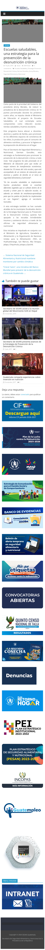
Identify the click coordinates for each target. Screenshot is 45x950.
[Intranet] (22, 886)
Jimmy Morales (33, 71)
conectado (25, 394)
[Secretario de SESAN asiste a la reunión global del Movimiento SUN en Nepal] (22, 286)
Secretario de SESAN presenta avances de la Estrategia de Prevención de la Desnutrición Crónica (22, 344)
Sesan (19, 66)
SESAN (7, 45)
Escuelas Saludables (21, 68)
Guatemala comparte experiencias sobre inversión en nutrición (21, 378)
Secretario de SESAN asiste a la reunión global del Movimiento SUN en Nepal (21, 309)
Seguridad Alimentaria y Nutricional (14, 74)
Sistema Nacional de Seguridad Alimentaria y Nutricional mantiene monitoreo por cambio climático (19, 258)
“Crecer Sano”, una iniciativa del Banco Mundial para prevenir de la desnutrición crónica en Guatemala (22, 270)
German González (22, 71)
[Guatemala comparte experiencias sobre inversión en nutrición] (22, 354)
